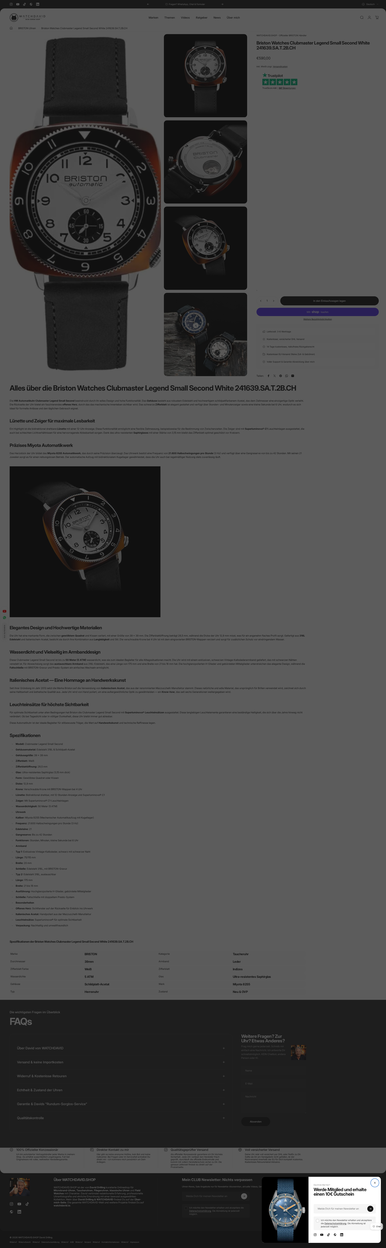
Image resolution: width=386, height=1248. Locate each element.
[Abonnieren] (370, 1209)
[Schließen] (374, 1182)
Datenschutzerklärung (335, 1223)
